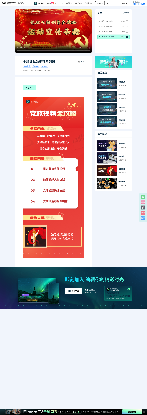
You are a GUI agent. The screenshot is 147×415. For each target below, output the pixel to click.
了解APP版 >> (90, 290)
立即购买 (100, 3)
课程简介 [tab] (30, 88)
